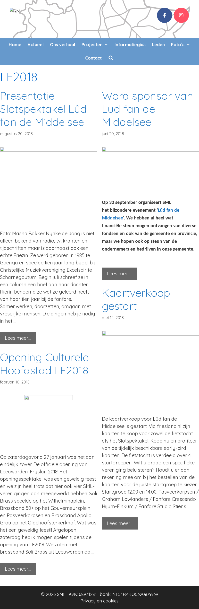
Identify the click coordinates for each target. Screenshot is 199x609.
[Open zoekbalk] (111, 58)
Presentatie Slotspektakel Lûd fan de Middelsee (43, 109)
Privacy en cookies (99, 601)
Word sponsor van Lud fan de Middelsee (147, 109)
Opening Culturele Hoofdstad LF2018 (44, 363)
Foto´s (177, 44)
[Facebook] (164, 15)
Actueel (36, 44)
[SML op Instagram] (181, 15)
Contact (93, 58)
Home (15, 44)
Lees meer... (119, 273)
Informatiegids (130, 44)
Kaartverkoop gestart (136, 299)
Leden (158, 44)
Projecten (92, 44)
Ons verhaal (62, 44)
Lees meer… (18, 338)
